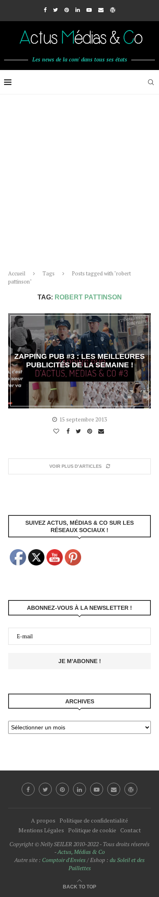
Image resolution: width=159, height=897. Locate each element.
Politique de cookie (92, 830)
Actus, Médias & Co (81, 852)
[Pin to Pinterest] (90, 431)
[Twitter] (55, 9)
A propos (43, 820)
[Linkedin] (77, 9)
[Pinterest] (66, 9)
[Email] (101, 9)
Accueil (16, 273)
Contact (130, 830)
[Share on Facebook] (69, 431)
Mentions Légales (41, 830)
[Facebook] (45, 9)
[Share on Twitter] (79, 431)
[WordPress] (112, 9)
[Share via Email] (102, 431)
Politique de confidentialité (94, 820)
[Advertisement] (79, 177)
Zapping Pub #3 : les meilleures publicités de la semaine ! (79, 360)
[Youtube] (89, 9)
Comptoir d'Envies (64, 860)
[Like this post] (57, 431)
